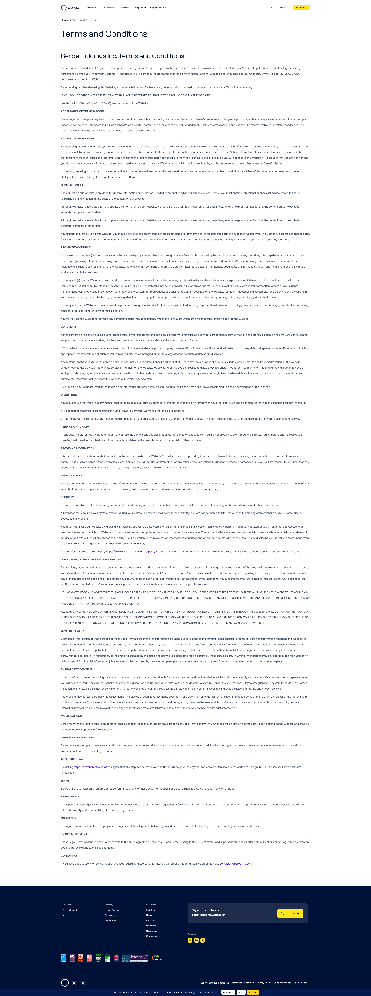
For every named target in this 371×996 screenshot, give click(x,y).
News (149, 915)
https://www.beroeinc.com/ (90, 767)
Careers (109, 915)
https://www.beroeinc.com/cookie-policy (130, 551)
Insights (150, 910)
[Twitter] (202, 941)
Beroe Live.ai (70, 910)
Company (138, 8)
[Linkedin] (196, 941)
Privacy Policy (264, 982)
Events (150, 920)
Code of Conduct (282, 982)
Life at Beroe (112, 910)
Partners (125, 8)
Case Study (152, 931)
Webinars (151, 925)
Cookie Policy (300, 982)
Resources (108, 8)
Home (64, 20)
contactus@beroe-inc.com (236, 863)
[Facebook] (190, 941)
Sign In (283, 7)
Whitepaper (152, 936)
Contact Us (300, 7)
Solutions (91, 8)
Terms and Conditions (243, 982)
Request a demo (158, 8)
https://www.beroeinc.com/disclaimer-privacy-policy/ (187, 489)
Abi (64, 915)
